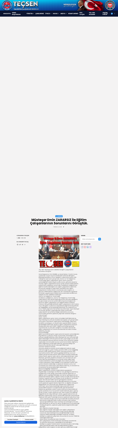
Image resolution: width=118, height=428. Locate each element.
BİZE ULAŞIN (82, 13)
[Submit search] (99, 239)
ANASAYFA (7, 13)
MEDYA (63, 13)
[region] (21, 412)
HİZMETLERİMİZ (73, 13)
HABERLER (59, 216)
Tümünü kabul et (20, 422)
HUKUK (55, 13)
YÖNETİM (29, 13)
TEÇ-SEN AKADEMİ (92, 13)
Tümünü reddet (29, 419)
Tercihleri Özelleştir (12, 419)
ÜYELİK (47, 13)
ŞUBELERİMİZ (40, 13)
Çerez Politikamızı (19, 416)
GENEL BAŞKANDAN (16, 13)
